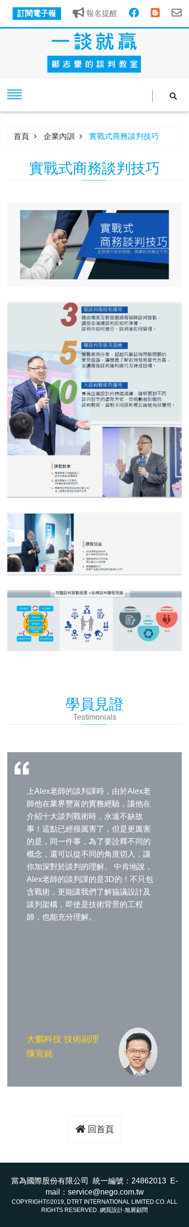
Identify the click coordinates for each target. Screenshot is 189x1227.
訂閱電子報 (36, 13)
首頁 (21, 136)
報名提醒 (100, 13)
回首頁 (99, 1129)
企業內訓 (59, 136)
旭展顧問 (136, 1210)
